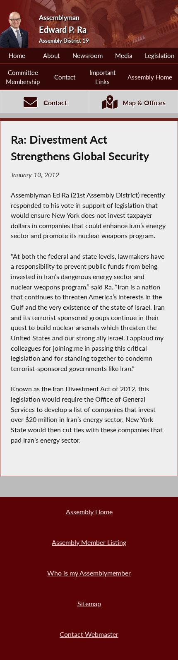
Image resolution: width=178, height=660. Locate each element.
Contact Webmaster (89, 634)
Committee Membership (23, 77)
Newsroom (87, 55)
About (51, 55)
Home (17, 55)
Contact (64, 77)
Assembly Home (149, 77)
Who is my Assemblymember (89, 573)
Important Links (102, 77)
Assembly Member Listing (89, 542)
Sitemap (89, 603)
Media (123, 55)
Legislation (159, 55)
